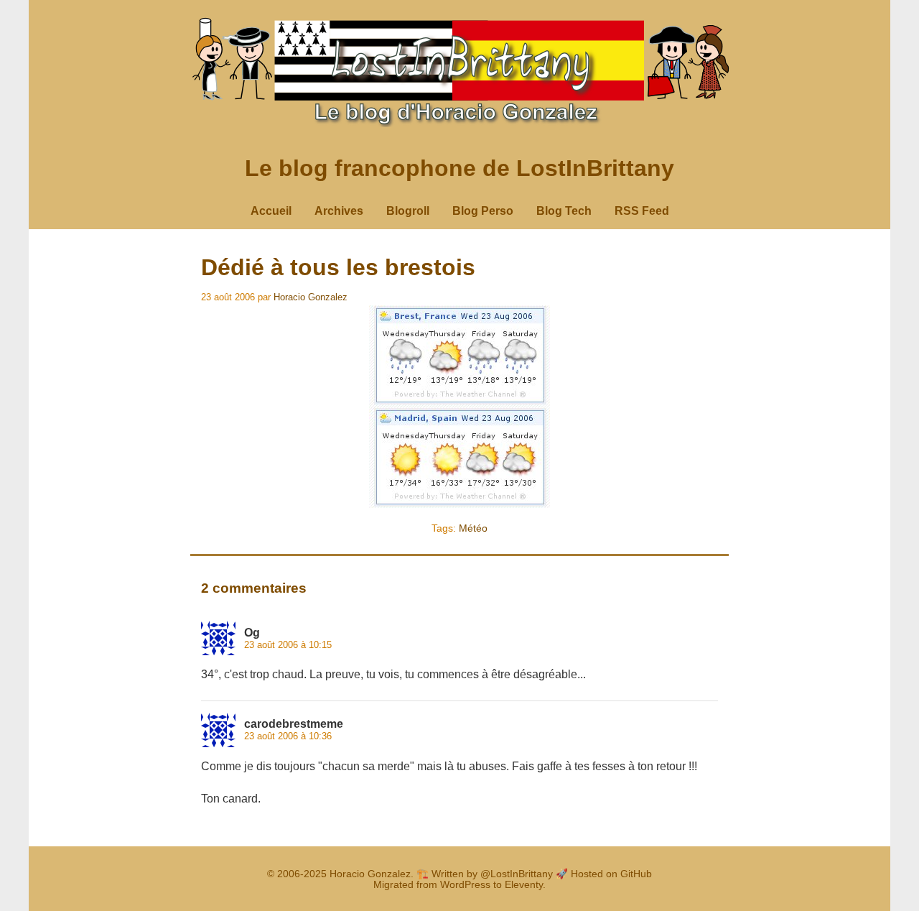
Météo (473, 528)
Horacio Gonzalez (310, 297)
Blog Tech (564, 211)
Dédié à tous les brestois (338, 267)
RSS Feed (642, 211)
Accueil (271, 211)
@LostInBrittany (516, 874)
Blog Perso (482, 211)
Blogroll (407, 211)
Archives (338, 211)
